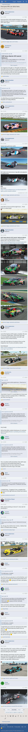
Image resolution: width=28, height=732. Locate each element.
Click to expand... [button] (14, 65)
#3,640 (25, 687)
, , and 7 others (11, 134)
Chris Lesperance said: (6, 411)
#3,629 (25, 377)
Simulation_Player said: (6, 520)
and (7, 102)
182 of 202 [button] (14, 709)
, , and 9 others (10, 559)
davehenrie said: (5, 88)
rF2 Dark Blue (5, 724)
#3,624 (25, 111)
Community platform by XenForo (12, 730)
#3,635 (25, 539)
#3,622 (25, 51)
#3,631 (25, 442)
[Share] (23, 17)
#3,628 (25, 331)
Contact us (3, 726)
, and (9, 495)
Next (19, 709)
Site (25, 726)
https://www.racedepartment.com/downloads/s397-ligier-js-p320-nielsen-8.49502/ (14, 190)
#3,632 (25, 478)
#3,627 (25, 235)
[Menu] (2, 1)
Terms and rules (10, 726)
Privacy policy (17, 726)
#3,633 (25, 504)
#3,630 (25, 408)
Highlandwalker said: (6, 53)
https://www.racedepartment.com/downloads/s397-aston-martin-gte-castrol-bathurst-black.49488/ (14, 242)
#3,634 (25, 517)
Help (22, 726)
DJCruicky (4, 8)
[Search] (26, 1)
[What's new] (23, 1)
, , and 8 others (11, 195)
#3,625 (25, 143)
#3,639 (25, 646)
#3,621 (25, 17)
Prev (9, 709)
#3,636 (25, 568)
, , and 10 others (10, 41)
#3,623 (25, 85)
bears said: (4, 596)
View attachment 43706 (7, 574)
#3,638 (25, 618)
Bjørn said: (4, 380)
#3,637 (25, 593)
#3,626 (25, 204)
